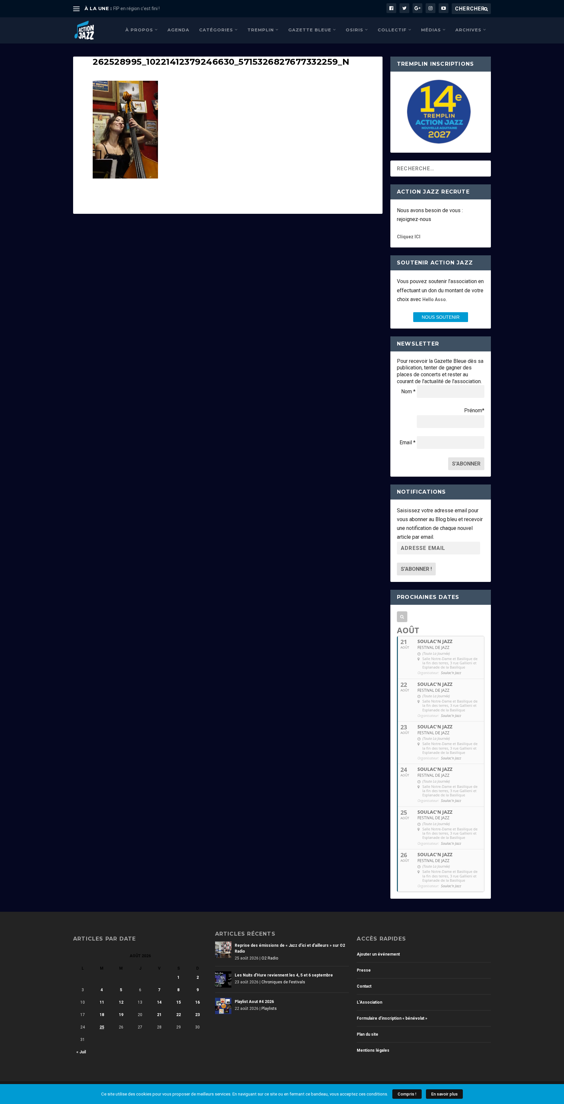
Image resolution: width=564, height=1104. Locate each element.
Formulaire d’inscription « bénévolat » (392, 1018)
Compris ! (407, 1094)
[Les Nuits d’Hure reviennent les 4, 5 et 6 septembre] (223, 979)
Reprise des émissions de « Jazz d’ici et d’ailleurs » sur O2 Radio (290, 948)
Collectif (392, 29)
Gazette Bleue (309, 29)
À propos (139, 29)
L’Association (369, 1002)
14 (159, 1002)
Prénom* (474, 410)
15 (178, 1002)
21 (159, 1014)
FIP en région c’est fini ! (136, 8)
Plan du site (367, 1034)
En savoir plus (444, 1094)
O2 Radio (269, 958)
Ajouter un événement (378, 954)
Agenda (178, 29)
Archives (468, 29)
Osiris (354, 29)
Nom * (408, 391)
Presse (364, 970)
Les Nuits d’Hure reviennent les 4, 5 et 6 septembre (284, 975)
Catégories (216, 29)
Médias (431, 29)
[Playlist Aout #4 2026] (223, 1006)
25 (102, 1027)
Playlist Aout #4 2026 (254, 1001)
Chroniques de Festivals (283, 982)
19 (121, 1014)
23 (197, 1014)
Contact (364, 986)
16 (197, 1002)
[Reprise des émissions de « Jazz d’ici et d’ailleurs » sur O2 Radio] (223, 950)
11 (102, 1002)
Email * (407, 442)
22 (178, 1014)
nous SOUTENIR (441, 317)
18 (102, 1014)
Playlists (269, 1008)
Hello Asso (434, 299)
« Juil (81, 1052)
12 (121, 1002)
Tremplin (260, 29)
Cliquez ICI (408, 236)
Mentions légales (373, 1050)
